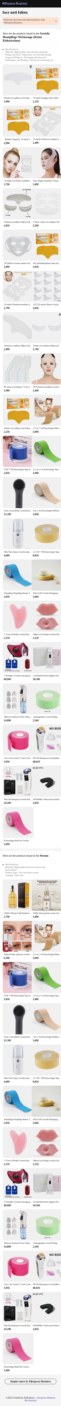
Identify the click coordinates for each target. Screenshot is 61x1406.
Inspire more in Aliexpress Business (30, 1381)
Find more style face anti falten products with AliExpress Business (24, 21)
